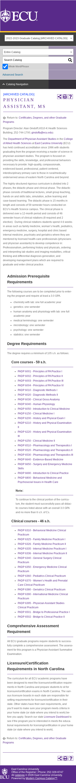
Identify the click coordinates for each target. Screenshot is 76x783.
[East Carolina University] (19, 15)
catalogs (20, 775)
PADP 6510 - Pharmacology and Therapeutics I (45, 445)
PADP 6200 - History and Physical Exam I (41, 418)
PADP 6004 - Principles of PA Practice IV (41, 385)
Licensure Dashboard (56, 716)
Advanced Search (13, 74)
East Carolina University (48, 143)
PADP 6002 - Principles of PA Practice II (40, 376)
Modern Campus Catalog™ (41, 778)
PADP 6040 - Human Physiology (36, 404)
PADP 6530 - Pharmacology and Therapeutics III (45, 454)
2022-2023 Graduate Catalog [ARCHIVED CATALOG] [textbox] (36, 38)
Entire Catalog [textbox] (12, 52)
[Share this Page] (59, 96)
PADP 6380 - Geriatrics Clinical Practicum (41, 589)
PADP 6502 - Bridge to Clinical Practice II (41, 616)
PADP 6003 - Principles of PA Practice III (40, 380)
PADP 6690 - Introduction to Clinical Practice (43, 473)
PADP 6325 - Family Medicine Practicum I (41, 539)
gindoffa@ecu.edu (42, 132)
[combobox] (39, 38)
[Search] (70, 59)
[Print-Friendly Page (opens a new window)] (65, 96)
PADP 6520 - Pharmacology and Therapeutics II (45, 450)
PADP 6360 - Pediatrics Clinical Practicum (42, 575)
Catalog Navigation (17, 84)
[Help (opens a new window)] (70, 96)
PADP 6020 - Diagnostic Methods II (38, 394)
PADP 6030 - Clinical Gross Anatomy (39, 399)
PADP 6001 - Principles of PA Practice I (40, 371)
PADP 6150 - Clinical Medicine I (36, 413)
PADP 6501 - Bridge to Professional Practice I (44, 612)
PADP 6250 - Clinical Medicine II (36, 440)
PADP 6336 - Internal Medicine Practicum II (42, 553)
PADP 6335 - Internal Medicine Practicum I (42, 548)
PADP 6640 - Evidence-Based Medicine (40, 459)
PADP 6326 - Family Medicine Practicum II (42, 544)
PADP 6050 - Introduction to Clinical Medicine (44, 408)
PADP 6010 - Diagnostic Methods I (37, 390)
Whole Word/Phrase (18, 66)
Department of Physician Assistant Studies (32, 138)
